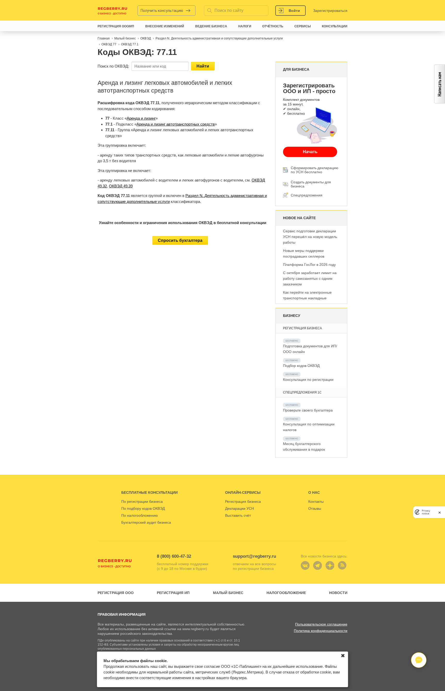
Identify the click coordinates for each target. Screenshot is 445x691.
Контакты (316, 501)
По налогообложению (139, 515)
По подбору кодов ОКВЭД (143, 508)
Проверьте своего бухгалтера (308, 410)
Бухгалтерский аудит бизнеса (146, 522)
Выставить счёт (238, 515)
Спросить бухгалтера (180, 240)
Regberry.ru (112, 10)
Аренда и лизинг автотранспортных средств (175, 124)
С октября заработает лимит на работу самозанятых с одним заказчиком (310, 278)
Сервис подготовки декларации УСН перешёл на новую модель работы (310, 236)
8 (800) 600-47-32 (174, 556)
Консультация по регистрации (308, 379)
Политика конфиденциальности (320, 631)
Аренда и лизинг (141, 118)
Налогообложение (286, 593)
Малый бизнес (228, 593)
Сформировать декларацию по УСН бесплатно (314, 170)
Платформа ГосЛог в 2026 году (309, 264)
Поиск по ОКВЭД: (113, 66)
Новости (338, 593)
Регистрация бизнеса (243, 501)
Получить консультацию (162, 11)
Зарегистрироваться (330, 11)
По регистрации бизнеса (142, 501)
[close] (440, 512)
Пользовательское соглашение (321, 624)
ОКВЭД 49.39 (121, 186)
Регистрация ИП (173, 593)
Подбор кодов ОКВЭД (301, 366)
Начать (310, 152)
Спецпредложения (306, 195)
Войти (294, 11)
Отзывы (314, 508)
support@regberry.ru (254, 556)
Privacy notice (426, 512)
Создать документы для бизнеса (311, 184)
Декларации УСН (239, 508)
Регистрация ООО (116, 593)
